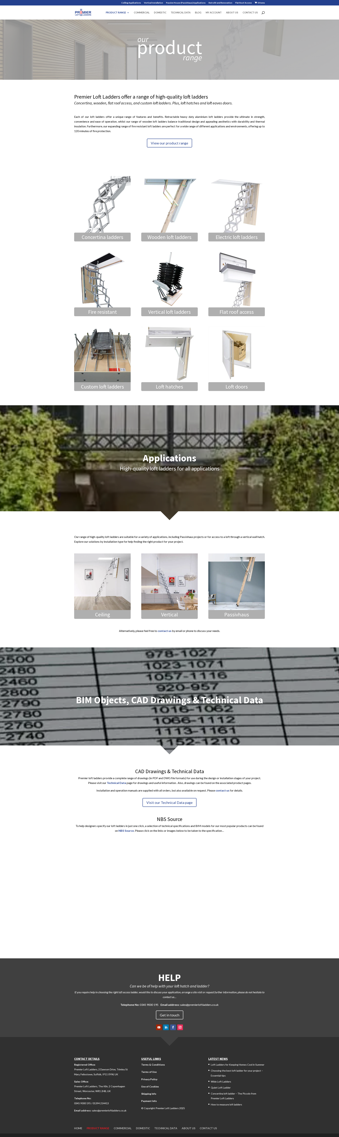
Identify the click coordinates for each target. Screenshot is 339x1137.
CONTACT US (250, 12)
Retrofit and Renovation (220, 3)
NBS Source (126, 830)
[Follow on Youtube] (159, 1027)
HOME (78, 1128)
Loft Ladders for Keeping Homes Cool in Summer (237, 1064)
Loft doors (236, 386)
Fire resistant (102, 311)
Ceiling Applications (131, 3)
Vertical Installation (153, 3)
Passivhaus (236, 614)
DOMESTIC (160, 12)
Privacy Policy (149, 1079)
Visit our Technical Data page (169, 802)
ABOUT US (232, 12)
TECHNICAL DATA (181, 12)
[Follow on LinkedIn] (166, 1027)
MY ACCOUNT (214, 12)
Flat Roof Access (243, 3)
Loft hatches (169, 386)
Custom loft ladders (102, 386)
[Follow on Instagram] (180, 1027)
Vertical (169, 614)
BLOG (198, 12)
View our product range (169, 143)
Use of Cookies (150, 1086)
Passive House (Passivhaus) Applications (186, 3)
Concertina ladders (102, 237)
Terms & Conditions (153, 1064)
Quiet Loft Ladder (221, 1087)
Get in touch (169, 1015)
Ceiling (102, 614)
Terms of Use (149, 1071)
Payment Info (149, 1100)
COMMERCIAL (142, 12)
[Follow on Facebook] (173, 1027)
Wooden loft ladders (169, 237)
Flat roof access (236, 311)
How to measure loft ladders (226, 1104)
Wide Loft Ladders (221, 1081)
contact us (164, 630)
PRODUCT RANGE (116, 12)
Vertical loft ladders (169, 311)
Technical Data (116, 782)
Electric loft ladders (237, 237)
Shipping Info (148, 1093)
